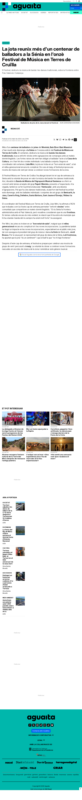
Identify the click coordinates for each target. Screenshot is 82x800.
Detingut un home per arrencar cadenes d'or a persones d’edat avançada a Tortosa (8, 582)
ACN (4, 523)
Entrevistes (65, 12)
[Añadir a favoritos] (75, 139)
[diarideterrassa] (45, 762)
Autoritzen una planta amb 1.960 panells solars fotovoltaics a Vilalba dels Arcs (8, 605)
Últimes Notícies (12, 12)
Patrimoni (7, 527)
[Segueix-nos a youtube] (44, 725)
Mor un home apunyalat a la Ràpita (37, 430)
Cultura (6, 548)
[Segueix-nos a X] (33, 725)
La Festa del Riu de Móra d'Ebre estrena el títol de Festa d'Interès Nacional (8, 535)
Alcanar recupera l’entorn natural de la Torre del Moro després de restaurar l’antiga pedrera (13, 458)
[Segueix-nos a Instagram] (37, 725)
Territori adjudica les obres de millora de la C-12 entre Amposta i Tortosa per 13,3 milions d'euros (7, 512)
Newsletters (67, 1)
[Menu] (1, 12)
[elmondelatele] (27, 768)
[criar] (58, 768)
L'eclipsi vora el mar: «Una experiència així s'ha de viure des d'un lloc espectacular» (37, 458)
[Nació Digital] (10, 4)
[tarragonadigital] (66, 762)
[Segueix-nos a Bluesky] (52, 725)
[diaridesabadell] (25, 762)
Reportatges (53, 12)
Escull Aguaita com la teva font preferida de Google (40, 255)
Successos (34, 12)
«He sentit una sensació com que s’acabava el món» (61, 457)
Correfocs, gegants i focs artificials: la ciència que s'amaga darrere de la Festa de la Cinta (61, 432)
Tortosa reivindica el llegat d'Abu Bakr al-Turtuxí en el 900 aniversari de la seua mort (8, 557)
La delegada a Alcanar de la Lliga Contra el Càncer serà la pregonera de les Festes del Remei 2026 (13, 432)
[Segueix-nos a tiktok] (48, 725)
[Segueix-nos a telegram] (41, 725)
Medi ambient (8, 598)
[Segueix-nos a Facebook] (29, 725)
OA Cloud (48, 789)
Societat (24, 12)
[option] (41, 101)
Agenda (43, 12)
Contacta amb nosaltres (41, 731)
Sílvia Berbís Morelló (7, 567)
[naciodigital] (9, 762)
